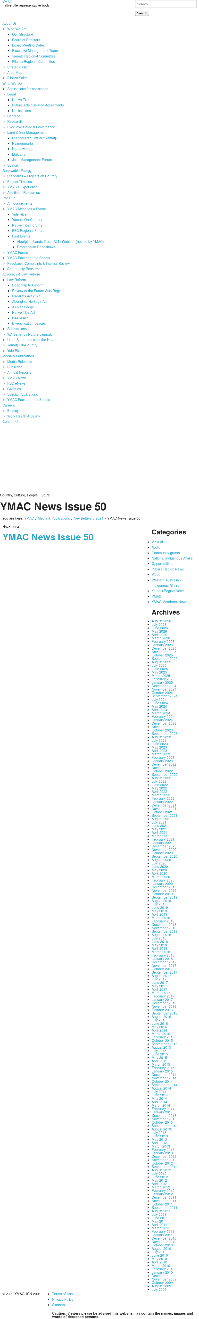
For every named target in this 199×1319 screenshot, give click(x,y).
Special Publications (22, 394)
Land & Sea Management (27, 132)
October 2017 (162, 968)
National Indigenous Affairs (172, 558)
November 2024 (164, 689)
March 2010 (161, 1265)
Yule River (20, 214)
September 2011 (164, 1207)
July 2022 (159, 781)
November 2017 (164, 965)
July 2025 (159, 665)
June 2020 (160, 866)
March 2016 (161, 1033)
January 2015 (162, 1071)
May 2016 (159, 1026)
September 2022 (164, 774)
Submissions (17, 328)
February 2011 (163, 1231)
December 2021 (164, 805)
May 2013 (159, 1139)
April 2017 (159, 989)
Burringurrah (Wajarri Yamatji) (35, 137)
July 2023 (159, 740)
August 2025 (161, 661)
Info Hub (9, 197)
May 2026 (159, 631)
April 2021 (159, 832)
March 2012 (161, 1187)
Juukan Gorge (23, 306)
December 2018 (164, 924)
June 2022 (160, 784)
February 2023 (163, 757)
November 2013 (164, 1118)
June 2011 (160, 1217)
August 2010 (161, 1248)
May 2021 (159, 828)
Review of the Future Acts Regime (38, 290)
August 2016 (161, 1016)
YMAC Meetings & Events (27, 208)
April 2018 (159, 948)
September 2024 (164, 695)
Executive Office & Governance (31, 126)
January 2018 (162, 958)
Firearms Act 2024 (26, 296)
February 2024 (163, 716)
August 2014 (161, 1088)
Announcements (19, 203)
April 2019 (159, 914)
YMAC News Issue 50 (48, 536)
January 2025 (162, 682)
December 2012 (164, 1156)
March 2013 (161, 1146)
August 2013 (161, 1129)
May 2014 (159, 1098)
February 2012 (163, 1190)
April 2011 (159, 1224)
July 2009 (159, 1289)
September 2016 (164, 1013)
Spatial (12, 165)
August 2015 (161, 1047)
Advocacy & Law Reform (21, 274)
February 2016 (163, 1036)
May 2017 (159, 985)
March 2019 (161, 917)
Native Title (20, 99)
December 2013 (164, 1115)
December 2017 (164, 961)
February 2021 (163, 839)
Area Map (14, 72)
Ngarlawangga (23, 148)
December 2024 (164, 685)
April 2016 (159, 1030)
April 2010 (159, 1262)
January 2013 (162, 1152)
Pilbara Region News (168, 569)
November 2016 (164, 1006)
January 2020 (162, 883)
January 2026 (162, 644)
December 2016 (164, 1002)
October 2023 (162, 730)
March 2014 (161, 1105)
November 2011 (164, 1200)
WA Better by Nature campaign (31, 334)
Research (14, 121)
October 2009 (162, 1282)
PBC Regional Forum (28, 230)
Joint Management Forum (32, 159)
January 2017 (162, 999)
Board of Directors (26, 39)
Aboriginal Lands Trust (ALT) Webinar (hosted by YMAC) (60, 241)
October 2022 (162, 771)
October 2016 (162, 1009)
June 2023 (160, 743)
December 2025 (164, 648)
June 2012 (160, 1176)
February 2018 (163, 955)
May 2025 (159, 672)
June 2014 (160, 1094)
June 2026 (160, 627)
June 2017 (160, 982)
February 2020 (163, 880)
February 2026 (163, 641)
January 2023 (162, 760)
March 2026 (161, 638)
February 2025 (163, 678)
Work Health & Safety (23, 416)
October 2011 (162, 1204)
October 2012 (162, 1163)
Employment (16, 410)
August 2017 (161, 975)
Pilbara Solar (17, 77)
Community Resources (24, 268)
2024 (99, 518)
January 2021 (162, 842)
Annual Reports (19, 372)
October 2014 (162, 1081)
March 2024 (161, 713)
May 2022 (159, 788)
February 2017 (163, 996)
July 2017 (159, 979)
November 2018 (164, 927)
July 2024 (159, 699)
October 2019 (162, 893)
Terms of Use (62, 1293)
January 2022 (162, 801)
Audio (156, 547)
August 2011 (161, 1210)
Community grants (166, 552)
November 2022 (164, 767)
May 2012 (159, 1180)
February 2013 (163, 1149)
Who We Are (17, 28)
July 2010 (159, 1251)
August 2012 (161, 1169)
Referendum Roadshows (36, 246)
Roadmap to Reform (27, 285)
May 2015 (159, 1057)
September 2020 (164, 856)
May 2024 (159, 706)
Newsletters (83, 518)
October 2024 (162, 692)
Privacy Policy (62, 1299)
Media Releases (19, 361)
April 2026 (159, 634)
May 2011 (159, 1221)
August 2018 (161, 934)
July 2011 (159, 1214)
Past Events (21, 236)
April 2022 (159, 791)
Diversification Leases (29, 323)
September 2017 (164, 972)
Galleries (14, 388)
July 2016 (159, 1019)
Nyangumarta (22, 143)
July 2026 (159, 624)
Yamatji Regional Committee (34, 56)
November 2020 (164, 849)
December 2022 (164, 764)
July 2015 (159, 1050)
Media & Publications (18, 355)
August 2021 (161, 818)
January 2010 (162, 1272)
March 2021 (161, 835)
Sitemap (58, 1304)
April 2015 (159, 1060)
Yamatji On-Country (27, 219)
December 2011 (164, 1197)
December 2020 (164, 846)
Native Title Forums (27, 225)
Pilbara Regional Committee (33, 61)
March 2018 (161, 951)
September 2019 (164, 897)
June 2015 (160, 1054)
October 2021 (162, 811)
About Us (9, 23)
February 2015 (163, 1067)
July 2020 (159, 863)
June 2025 (160, 668)
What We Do (12, 83)
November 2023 (164, 726)
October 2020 (162, 852)
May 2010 (159, 1258)
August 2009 (161, 1285)
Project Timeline (19, 181)
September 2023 (164, 733)
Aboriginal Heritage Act (29, 301)
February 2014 (163, 1108)
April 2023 (159, 750)
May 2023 (159, 747)
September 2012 (164, 1166)
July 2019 (159, 903)
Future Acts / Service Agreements (38, 105)
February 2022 (163, 798)
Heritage (13, 116)
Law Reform (16, 279)
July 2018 (159, 938)
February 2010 (163, 1268)
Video (156, 574)
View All (158, 541)
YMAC (29, 518)
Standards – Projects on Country (32, 175)
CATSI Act (20, 317)
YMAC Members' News (169, 601)
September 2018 (164, 931)
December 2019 (164, 886)
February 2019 (163, 921)
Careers (8, 405)
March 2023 (161, 753)
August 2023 (161, 736)
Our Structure (22, 34)
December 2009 (164, 1275)
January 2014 (162, 1112)
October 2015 (162, 1040)
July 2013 (159, 1132)
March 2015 (161, 1064)
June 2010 (160, 1255)
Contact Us (10, 421)
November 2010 (164, 1241)
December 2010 (164, 1238)
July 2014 (159, 1091)
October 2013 (162, 1122)
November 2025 (164, 651)
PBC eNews (16, 383)
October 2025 (162, 655)
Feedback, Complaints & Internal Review (38, 263)
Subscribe (15, 366)
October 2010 (162, 1245)
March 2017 (161, 992)
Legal (11, 94)
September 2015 (164, 1043)
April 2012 (159, 1183)
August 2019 (161, 900)
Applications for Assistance (27, 88)
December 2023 (164, 723)
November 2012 (164, 1159)
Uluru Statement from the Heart (31, 339)
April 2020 (159, 873)
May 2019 (159, 910)
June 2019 (160, 907)
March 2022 (161, 794)
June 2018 (160, 941)
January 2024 (162, 719)
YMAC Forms (17, 252)
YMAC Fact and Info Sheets (28, 257)
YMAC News (16, 377)
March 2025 (161, 675)
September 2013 (164, 1125)
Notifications (21, 110)
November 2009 (164, 1279)
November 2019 (164, 890)
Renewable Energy (17, 170)
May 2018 (159, 944)
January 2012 (162, 1193)
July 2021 (159, 822)
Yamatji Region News (168, 590)
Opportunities (162, 563)
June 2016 (160, 1023)
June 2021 (160, 825)
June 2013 (160, 1135)
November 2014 (164, 1077)
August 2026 (161, 620)
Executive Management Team (35, 50)
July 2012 (159, 1173)
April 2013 (159, 1142)
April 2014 (159, 1101)
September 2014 (164, 1084)
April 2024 (159, 709)
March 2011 (161, 1227)
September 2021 (164, 815)
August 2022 (161, 777)
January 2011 (162, 1234)
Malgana (18, 154)
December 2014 (164, 1074)
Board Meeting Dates (28, 45)
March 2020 (161, 876)
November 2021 (164, 808)
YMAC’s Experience (22, 186)
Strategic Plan (18, 67)
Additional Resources (23, 192)
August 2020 (161, 859)
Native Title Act (23, 312)
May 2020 (159, 869)
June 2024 (160, 702)
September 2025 (164, 658)
